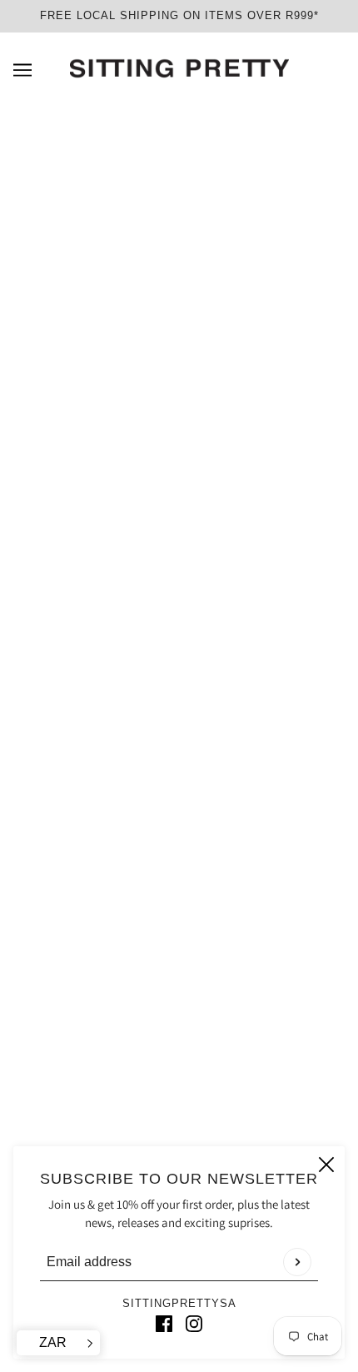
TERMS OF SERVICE (179, 992)
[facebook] (164, 1323)
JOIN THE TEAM (179, 1043)
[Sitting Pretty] (179, 69)
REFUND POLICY (179, 1018)
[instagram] (194, 1323)
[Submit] (297, 1262)
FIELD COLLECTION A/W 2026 (179, 788)
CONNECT (179, 889)
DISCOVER (179, 838)
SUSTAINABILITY (179, 864)
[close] (326, 1164)
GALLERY (179, 1069)
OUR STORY (179, 967)
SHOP (179, 813)
